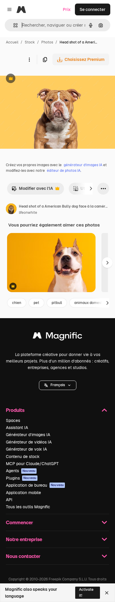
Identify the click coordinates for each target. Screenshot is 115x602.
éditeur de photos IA (63, 170)
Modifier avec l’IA (32, 190)
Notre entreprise (24, 539)
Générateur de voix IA (26, 449)
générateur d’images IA (83, 165)
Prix (67, 9)
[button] (57, 385)
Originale (38, 79)
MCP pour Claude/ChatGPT (32, 463)
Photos (47, 42)
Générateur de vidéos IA (29, 442)
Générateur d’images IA (28, 434)
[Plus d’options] (29, 59)
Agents (20, 470)
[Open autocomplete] (13, 25)
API (9, 499)
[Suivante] (91, 189)
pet (36, 302)
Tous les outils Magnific (28, 506)
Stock (30, 42)
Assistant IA (17, 427)
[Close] (107, 592)
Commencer (19, 522)
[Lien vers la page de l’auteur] (11, 209)
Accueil (12, 42)
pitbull (57, 302)
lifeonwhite (28, 212)
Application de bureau (35, 485)
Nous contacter (23, 556)
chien (16, 302)
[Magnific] (57, 337)
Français (57, 385)
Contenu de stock (23, 456)
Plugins (21, 478)
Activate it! (86, 592)
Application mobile (23, 492)
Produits (15, 410)
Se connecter (93, 9)
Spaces (13, 420)
